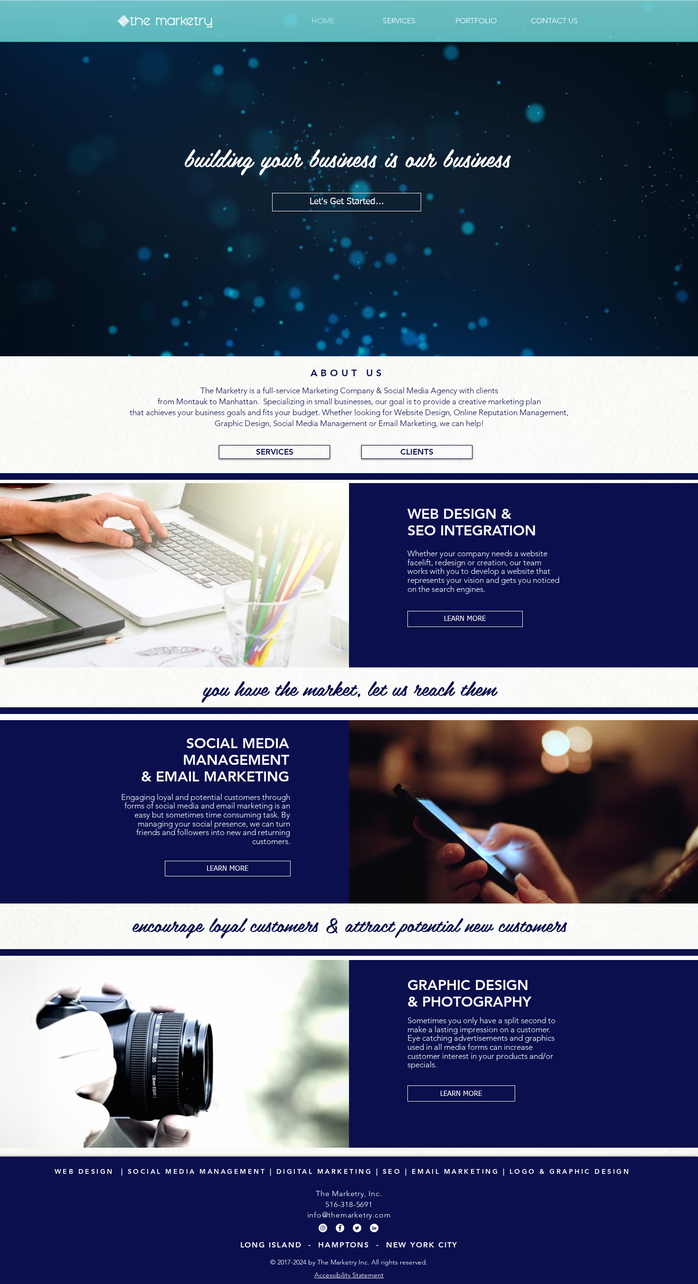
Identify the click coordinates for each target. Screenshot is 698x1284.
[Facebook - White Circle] (340, 1228)
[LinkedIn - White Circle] (374, 1228)
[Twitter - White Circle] (357, 1228)
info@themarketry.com (349, 1214)
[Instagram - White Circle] (323, 1228)
